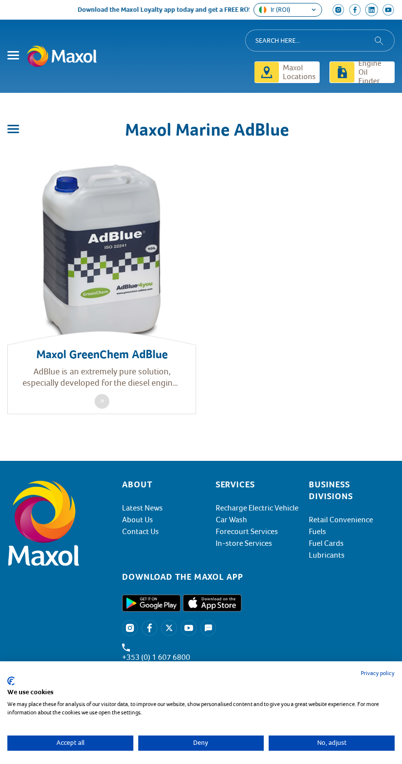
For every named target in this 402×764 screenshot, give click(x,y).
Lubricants (327, 555)
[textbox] (211, 577)
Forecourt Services (247, 531)
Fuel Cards (326, 543)
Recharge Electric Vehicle (257, 508)
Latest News (142, 508)
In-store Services (244, 543)
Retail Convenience (341, 519)
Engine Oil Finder (369, 72)
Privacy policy (378, 673)
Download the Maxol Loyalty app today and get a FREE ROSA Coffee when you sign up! (201, 9)
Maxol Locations (299, 72)
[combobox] (320, 40)
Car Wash (231, 519)
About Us (137, 519)
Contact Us (140, 531)
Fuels (317, 531)
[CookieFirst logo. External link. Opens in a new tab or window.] (11, 681)
